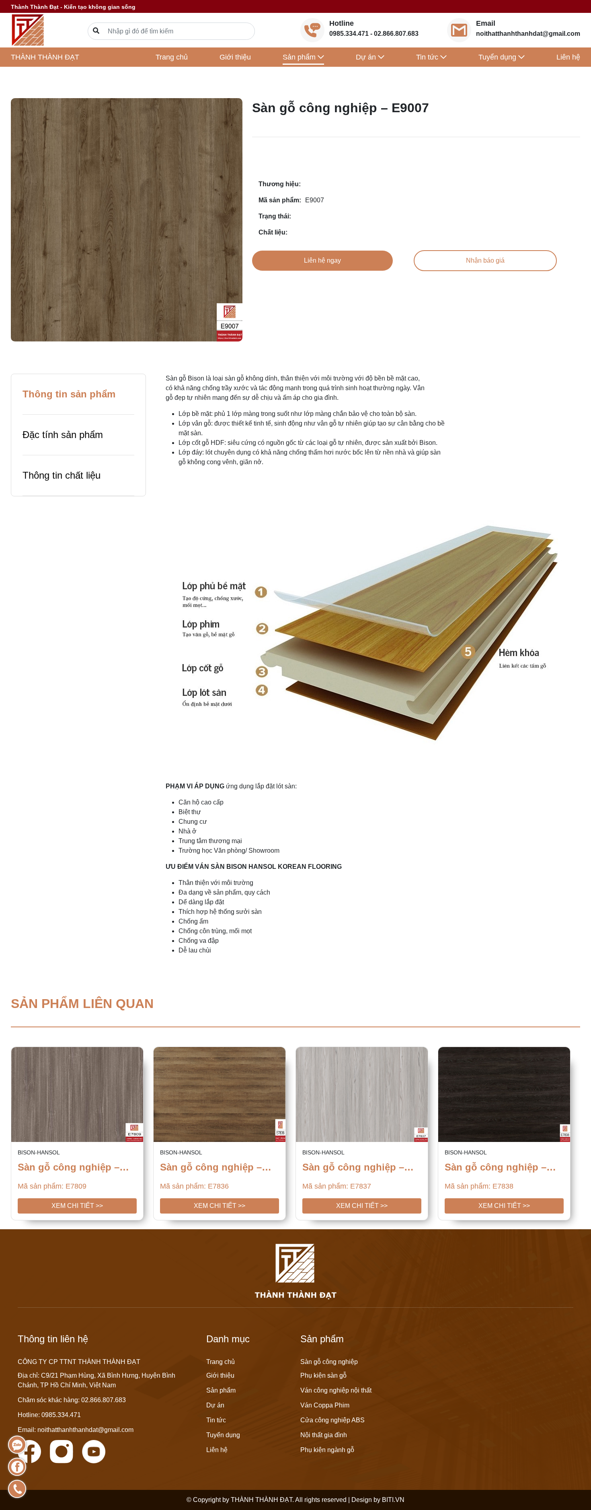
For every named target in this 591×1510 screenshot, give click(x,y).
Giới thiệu (235, 57)
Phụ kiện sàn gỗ (323, 1375)
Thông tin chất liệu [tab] (62, 475)
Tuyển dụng (223, 1435)
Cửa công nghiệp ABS (332, 1420)
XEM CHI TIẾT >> (77, 1205)
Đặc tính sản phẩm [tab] (63, 434)
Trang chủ (172, 57)
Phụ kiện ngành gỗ (327, 1449)
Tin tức (216, 1420)
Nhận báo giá (485, 260)
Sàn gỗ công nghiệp (329, 1361)
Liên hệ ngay (322, 260)
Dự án (215, 1405)
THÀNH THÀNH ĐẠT (45, 57)
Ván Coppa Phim (324, 1405)
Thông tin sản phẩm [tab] (69, 394)
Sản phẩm (221, 1390)
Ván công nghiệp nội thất (335, 1390)
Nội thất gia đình (323, 1435)
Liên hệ (568, 57)
